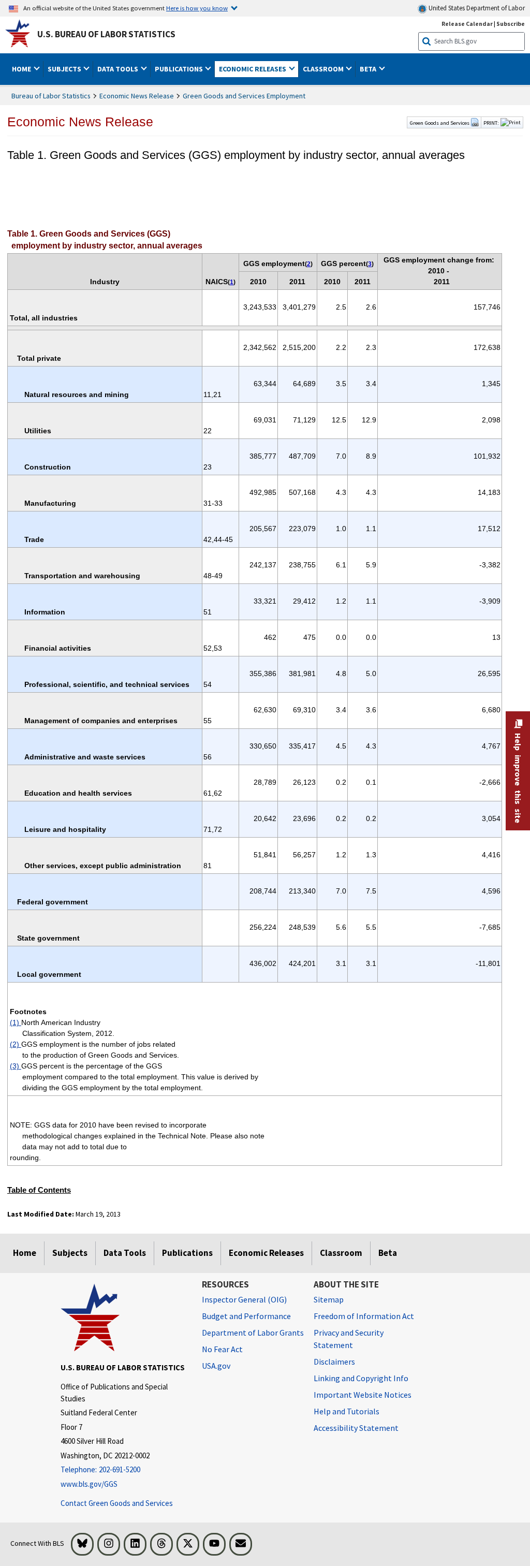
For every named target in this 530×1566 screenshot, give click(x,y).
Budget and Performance (246, 1316)
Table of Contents (39, 1190)
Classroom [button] (324, 69)
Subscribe (510, 23)
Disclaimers (334, 1361)
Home (24, 1252)
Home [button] (22, 69)
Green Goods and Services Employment (244, 95)
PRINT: (491, 122)
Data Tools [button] (118, 69)
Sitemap (329, 1299)
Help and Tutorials (346, 1411)
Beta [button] (369, 69)
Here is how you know (197, 8)
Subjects (69, 1252)
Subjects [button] (65, 69)
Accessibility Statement (356, 1428)
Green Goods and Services (439, 122)
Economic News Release (136, 95)
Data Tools (125, 1252)
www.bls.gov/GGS (89, 1484)
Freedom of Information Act (364, 1316)
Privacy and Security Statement (349, 1338)
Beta (387, 1252)
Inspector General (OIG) (244, 1299)
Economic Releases (266, 1252)
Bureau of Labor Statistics (51, 95)
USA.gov (216, 1365)
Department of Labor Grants (253, 1332)
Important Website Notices (362, 1394)
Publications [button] (179, 69)
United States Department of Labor (476, 8)
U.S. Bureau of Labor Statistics (106, 34)
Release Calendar (467, 23)
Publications (187, 1252)
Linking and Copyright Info (361, 1378)
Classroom (341, 1252)
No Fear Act (222, 1349)
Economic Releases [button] (253, 69)
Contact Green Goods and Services (117, 1503)
